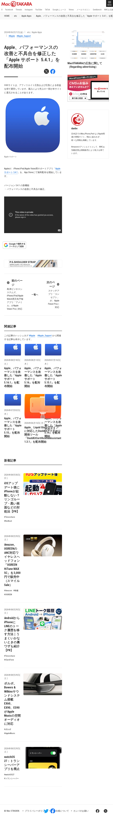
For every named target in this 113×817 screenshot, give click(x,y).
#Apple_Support (24, 36)
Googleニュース (59, 10)
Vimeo (71, 10)
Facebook (9, 10)
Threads (19, 10)
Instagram (29, 10)
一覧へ (35, 294)
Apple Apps (26, 16)
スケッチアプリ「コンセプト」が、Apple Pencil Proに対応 (53, 295)
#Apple (12, 36)
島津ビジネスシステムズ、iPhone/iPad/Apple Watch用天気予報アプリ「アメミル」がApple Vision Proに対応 (15, 294)
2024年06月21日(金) (13, 32)
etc (15, 16)
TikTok (47, 10)
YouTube (38, 10)
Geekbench (97, 10)
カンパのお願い (81, 811)
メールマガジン (83, 10)
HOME (7, 16)
